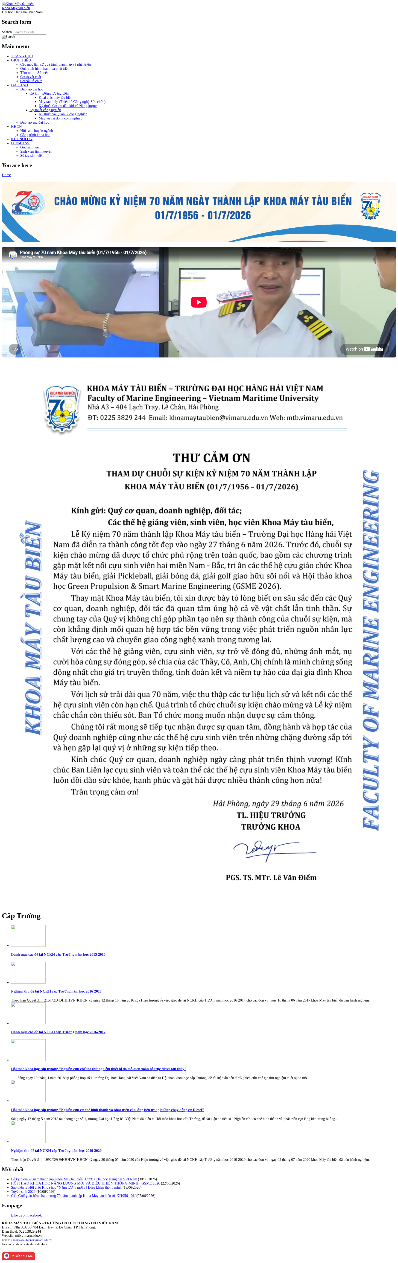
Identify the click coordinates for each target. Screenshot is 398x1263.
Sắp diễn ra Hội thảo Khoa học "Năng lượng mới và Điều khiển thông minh (66, 1187)
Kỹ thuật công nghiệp (45, 110)
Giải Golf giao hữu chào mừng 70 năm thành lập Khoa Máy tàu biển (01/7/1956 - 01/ (73, 1196)
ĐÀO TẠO (19, 85)
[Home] (18, 4)
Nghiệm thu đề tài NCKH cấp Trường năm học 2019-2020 (56, 1151)
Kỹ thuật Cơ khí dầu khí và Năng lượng (68, 106)
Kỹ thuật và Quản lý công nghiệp (63, 114)
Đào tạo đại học (31, 89)
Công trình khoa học (35, 135)
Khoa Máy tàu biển (16, 8)
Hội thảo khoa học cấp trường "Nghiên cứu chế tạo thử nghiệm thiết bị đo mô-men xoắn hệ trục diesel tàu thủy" (98, 1069)
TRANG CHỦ (22, 56)
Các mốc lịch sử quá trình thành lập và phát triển (55, 64)
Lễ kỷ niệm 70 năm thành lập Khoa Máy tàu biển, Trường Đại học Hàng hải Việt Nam (74, 1179)
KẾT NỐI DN (21, 139)
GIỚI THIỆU (21, 60)
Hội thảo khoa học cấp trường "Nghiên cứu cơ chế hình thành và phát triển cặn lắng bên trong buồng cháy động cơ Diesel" (107, 1110)
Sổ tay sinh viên (32, 155)
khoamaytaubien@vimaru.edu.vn (32, 1240)
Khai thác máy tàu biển (55, 97)
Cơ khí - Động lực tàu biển (49, 93)
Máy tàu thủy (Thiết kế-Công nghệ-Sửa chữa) (72, 102)
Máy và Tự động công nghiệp (60, 118)
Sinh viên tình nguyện (36, 151)
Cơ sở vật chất (30, 77)
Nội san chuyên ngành (36, 131)
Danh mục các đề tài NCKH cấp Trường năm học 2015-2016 (58, 954)
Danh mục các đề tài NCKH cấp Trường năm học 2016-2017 (58, 1032)
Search (7, 32)
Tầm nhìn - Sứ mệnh (35, 73)
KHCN (16, 126)
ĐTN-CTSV (20, 143)
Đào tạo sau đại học (34, 122)
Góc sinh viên (30, 147)
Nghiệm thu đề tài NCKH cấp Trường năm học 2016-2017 (56, 991)
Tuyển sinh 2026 (23, 1191)
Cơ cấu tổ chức (31, 81)
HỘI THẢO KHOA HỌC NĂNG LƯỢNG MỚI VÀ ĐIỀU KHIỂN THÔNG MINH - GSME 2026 (85, 1183)
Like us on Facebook (26, 1215)
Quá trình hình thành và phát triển (44, 68)
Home (6, 175)
